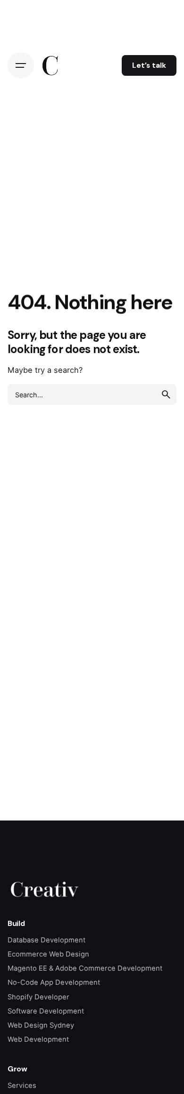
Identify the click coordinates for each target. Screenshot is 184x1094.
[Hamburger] (21, 65)
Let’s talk (149, 65)
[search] (166, 394)
